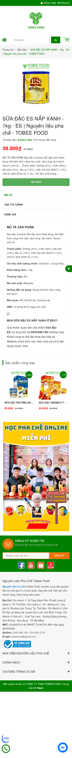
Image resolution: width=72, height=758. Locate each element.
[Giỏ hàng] (66, 39)
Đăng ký (64, 2)
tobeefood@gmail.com (23, 636)
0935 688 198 (20, 632)
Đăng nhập (49, 2)
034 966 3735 (37, 632)
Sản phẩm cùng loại (19, 362)
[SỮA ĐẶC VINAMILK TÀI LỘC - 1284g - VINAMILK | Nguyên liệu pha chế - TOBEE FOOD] (53, 392)
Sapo (40, 687)
